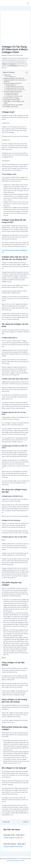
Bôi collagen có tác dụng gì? (11, 106)
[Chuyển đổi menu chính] (27, 3)
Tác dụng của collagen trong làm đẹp (13, 91)
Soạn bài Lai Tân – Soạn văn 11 (13, 835)
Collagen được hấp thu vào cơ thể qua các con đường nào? (15, 80)
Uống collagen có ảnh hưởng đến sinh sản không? (14, 102)
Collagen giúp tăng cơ (11, 85)
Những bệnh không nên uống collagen (13, 104)
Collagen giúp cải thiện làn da (12, 93)
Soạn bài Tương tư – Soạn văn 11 (14, 844)
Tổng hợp (5, 837)
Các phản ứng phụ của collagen (11, 97)
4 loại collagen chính (10, 76)
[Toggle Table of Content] (26, 72)
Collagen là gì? (7, 75)
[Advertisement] (15, 28)
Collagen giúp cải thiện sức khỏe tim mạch (15, 89)
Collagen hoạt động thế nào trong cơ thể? (14, 78)
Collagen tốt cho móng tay (12, 94)
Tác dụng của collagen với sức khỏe (12, 83)
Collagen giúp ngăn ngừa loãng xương (14, 86)
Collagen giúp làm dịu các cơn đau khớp (15, 88)
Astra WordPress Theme (17, 860)
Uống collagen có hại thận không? (12, 99)
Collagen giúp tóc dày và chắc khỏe (14, 96)
